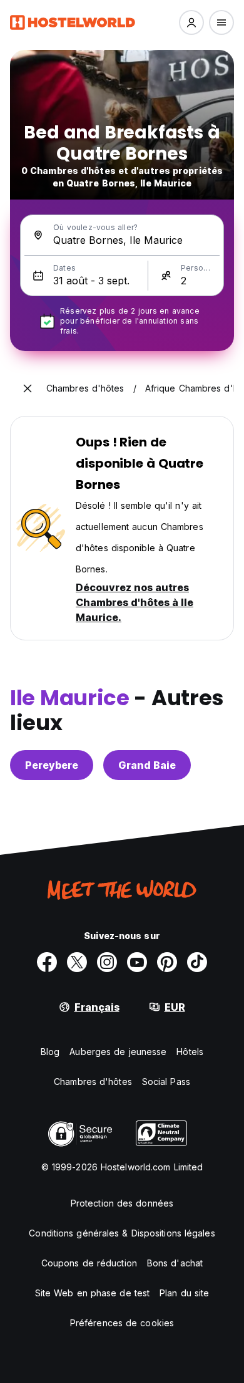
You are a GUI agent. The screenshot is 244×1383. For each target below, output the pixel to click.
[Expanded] (28, 388)
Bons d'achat (175, 1263)
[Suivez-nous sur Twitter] (77, 962)
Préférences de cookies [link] (122, 1323)
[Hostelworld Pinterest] (167, 962)
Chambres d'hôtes (93, 1081)
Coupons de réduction (89, 1263)
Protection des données (122, 1203)
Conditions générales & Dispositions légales (122, 1233)
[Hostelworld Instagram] (107, 962)
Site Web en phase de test (92, 1293)
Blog (50, 1051)
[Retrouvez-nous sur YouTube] (137, 962)
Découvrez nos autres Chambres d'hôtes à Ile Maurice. (134, 602)
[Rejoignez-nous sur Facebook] (47, 962)
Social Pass (166, 1081)
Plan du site (184, 1293)
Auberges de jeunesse (117, 1051)
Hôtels (189, 1051)
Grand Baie (147, 765)
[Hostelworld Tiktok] (197, 962)
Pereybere (51, 765)
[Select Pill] (191, 22)
